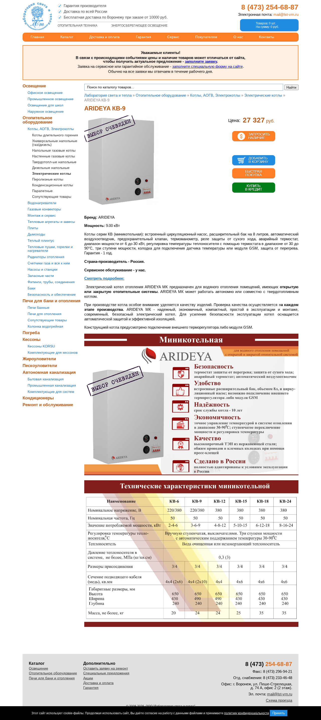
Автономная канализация (49, 372)
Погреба (31, 332)
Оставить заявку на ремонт (105, 668)
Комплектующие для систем (51, 392)
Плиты (33, 228)
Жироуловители (39, 358)
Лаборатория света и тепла (37, 16)
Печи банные (38, 308)
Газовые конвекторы (44, 209)
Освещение (34, 86)
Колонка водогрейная (45, 326)
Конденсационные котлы (52, 185)
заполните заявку (201, 61)
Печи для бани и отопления (52, 300)
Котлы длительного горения (55, 135)
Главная (37, 37)
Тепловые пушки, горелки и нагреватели (50, 249)
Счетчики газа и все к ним (49, 263)
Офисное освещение (45, 93)
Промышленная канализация (52, 385)
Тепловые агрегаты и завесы (51, 222)
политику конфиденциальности (246, 713)
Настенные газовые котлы (53, 156)
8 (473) (269, 7)
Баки (31, 288)
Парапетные (42, 191)
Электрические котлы (51, 173)
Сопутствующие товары (51, 197)
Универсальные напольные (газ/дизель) (54, 143)
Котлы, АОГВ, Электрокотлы (51, 129)
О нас (238, 37)
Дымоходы (36, 234)
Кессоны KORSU (41, 346)
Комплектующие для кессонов (52, 352)
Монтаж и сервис (42, 215)
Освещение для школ (45, 105)
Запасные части (41, 276)
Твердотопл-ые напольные (54, 162)
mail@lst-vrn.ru (285, 14)
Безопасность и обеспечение (52, 294)
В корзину (253, 160)
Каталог (66, 37)
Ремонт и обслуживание (48, 404)
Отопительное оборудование (37, 120)
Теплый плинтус (41, 240)
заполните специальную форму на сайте (207, 66)
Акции (88, 678)
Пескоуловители (40, 365)
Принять (278, 713)
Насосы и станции (42, 269)
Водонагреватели (42, 203)
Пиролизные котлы (47, 179)
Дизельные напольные (50, 168)
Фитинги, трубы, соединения (51, 282)
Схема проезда (279, 700)
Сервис (173, 37)
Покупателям (206, 37)
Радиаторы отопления (46, 257)
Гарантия (143, 37)
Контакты (266, 37)
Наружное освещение (46, 111)
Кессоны (32, 339)
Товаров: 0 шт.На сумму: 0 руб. (267, 25)
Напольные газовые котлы (53, 150)
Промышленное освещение (50, 99)
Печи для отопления (44, 314)
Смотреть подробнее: (104, 278)
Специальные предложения (106, 673)
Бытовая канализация (46, 379)
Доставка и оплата (104, 37)
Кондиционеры (38, 398)
